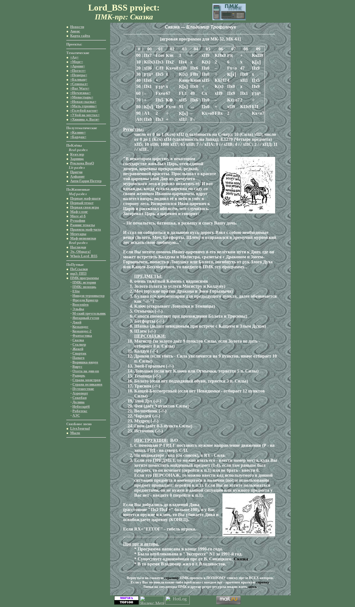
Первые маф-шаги (85, 198)
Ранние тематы (82, 225)
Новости (77, 27)
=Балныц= (78, 79)
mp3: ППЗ (78, 273)
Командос (80, 327)
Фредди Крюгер (85, 300)
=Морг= (76, 62)
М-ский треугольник (89, 313)
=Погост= (78, 70)
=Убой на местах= (85, 115)
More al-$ (78, 216)
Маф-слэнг (79, 212)
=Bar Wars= (79, 88)
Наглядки (78, 247)
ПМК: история (84, 282)
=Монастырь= (81, 97)
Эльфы (78, 309)
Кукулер (77, 154)
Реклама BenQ (82, 163)
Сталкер (79, 344)
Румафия (77, 220)
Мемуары (78, 234)
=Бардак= (78, 137)
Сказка (78, 340)
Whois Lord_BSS (83, 256)
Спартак (79, 353)
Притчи (76, 172)
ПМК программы (84, 278)
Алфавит (77, 176)
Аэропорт (80, 393)
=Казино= (78, 132)
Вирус (77, 366)
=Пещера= (78, 75)
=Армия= (77, 66)
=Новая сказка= (83, 102)
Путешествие (83, 389)
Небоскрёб (81, 406)
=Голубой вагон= (84, 110)
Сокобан (79, 398)
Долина (78, 402)
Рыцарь (78, 375)
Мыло (75, 433)
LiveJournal (80, 428)
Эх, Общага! (80, 251)
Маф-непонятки (83, 238)
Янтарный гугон (85, 318)
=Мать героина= (83, 106)
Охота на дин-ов (85, 371)
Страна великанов (87, 384)
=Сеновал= (79, 84)
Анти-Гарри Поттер (86, 181)
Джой (76, 322)
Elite (76, 291)
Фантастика (82, 335)
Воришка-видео (85, 362)
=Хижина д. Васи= (84, 119)
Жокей (77, 349)
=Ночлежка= (80, 93)
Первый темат (81, 203)
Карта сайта (80, 36)
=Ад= (74, 57)
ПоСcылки (79, 269)
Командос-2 (82, 331)
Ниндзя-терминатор (88, 296)
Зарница (77, 159)
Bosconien (80, 304)
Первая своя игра (84, 207)
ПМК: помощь (84, 287)
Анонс (75, 31)
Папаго (78, 358)
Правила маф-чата (85, 229)
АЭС (76, 415)
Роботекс (79, 411)
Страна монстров (86, 380)
